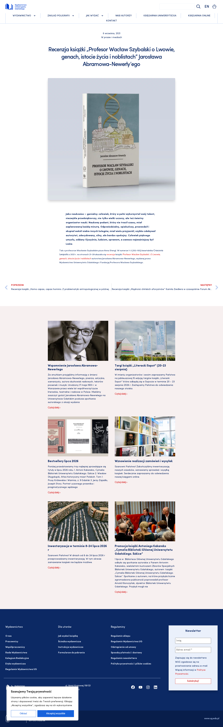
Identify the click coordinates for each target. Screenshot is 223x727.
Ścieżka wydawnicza (69, 641)
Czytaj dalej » (54, 408)
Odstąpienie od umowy (123, 647)
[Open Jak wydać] (102, 16)
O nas (8, 636)
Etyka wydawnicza (15, 664)
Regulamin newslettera (124, 658)
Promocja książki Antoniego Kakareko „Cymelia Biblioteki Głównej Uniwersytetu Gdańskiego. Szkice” (144, 550)
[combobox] (177, 7)
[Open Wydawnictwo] (34, 16)
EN (207, 7)
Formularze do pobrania (71, 653)
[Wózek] (214, 6)
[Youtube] (140, 687)
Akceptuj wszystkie (55, 713)
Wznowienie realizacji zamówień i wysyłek (144, 461)
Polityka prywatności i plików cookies (131, 664)
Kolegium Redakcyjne (17, 658)
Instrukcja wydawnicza (70, 647)
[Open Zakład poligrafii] (73, 16)
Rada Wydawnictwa (16, 653)
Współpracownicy (15, 647)
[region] (42, 703)
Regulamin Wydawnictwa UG (21, 669)
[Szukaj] (198, 7)
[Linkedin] (155, 687)
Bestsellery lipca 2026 (63, 461)
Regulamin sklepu (120, 636)
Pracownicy (11, 641)
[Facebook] (133, 687)
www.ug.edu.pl (211, 718)
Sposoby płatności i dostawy (126, 653)
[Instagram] (148, 687)
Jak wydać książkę (68, 636)
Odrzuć (23, 713)
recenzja (110, 254)
